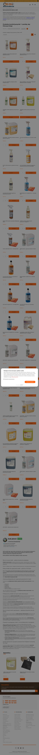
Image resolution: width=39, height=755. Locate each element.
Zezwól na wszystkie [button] (30, 381)
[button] (9, 379)
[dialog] (19, 377)
